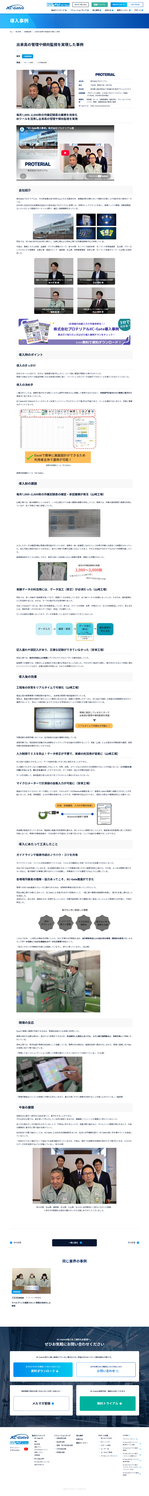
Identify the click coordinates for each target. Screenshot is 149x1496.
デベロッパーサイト (108, 1456)
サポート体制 (105, 1445)
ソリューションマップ (62, 1436)
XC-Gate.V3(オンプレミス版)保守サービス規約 (130, 1443)
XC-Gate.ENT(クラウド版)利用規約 (131, 1474)
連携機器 (37, 1455)
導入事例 (79, 1436)
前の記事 (17, 1243)
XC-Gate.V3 (38, 1438)
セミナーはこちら (80, 4)
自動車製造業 (61, 1438)
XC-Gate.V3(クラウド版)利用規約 (130, 1449)
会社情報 (125, 1435)
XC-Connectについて (41, 1450)
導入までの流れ (106, 1438)
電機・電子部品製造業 (64, 1445)
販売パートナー (82, 1443)
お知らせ (79, 1439)
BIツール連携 (29, 62)
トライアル (100, 4)
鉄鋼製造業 (28, 56)
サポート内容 (103, 1436)
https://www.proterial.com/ (100, 106)
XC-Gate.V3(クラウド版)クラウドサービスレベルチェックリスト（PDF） (130, 1467)
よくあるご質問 (106, 1452)
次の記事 (131, 1243)
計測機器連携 (42, 62)
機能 (35, 1441)
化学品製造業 (61, 1449)
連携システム (38, 1452)
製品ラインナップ (38, 1436)
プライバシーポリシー (129, 1439)
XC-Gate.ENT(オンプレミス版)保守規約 (131, 1460)
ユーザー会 (105, 1449)
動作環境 (37, 1444)
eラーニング (105, 1442)
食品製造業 (60, 1442)
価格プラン (37, 1447)
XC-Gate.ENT (39, 1459)
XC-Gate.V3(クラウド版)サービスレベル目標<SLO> (130, 1455)
